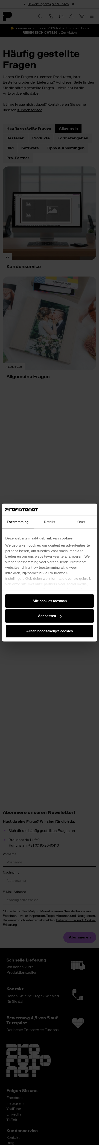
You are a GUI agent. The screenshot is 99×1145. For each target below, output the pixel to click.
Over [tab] (81, 522)
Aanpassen (47, 616)
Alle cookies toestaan (49, 601)
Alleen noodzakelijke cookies (49, 631)
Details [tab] (49, 522)
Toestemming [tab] (18, 522)
